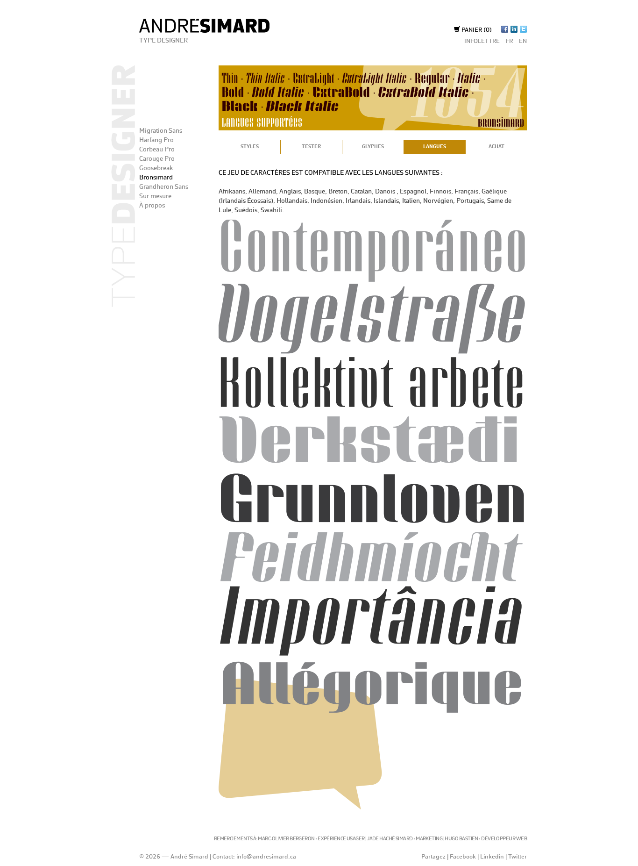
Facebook (463, 857)
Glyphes (373, 147)
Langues (434, 147)
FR (509, 41)
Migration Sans (160, 131)
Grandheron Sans (163, 187)
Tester (311, 147)
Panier (476, 30)
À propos (152, 205)
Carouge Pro (157, 159)
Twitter (517, 857)
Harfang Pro (156, 140)
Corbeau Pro (157, 149)
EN (523, 41)
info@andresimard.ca (266, 857)
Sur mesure (155, 196)
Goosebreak (156, 168)
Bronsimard (156, 177)
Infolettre (482, 41)
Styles (250, 147)
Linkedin (492, 857)
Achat (496, 147)
